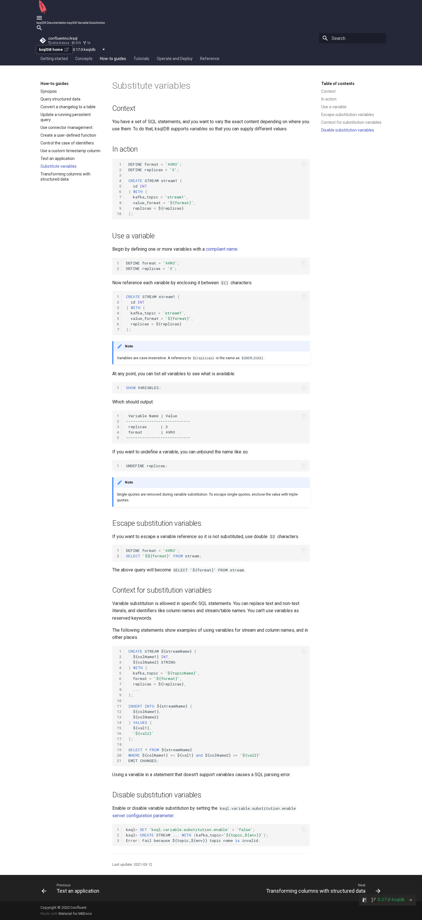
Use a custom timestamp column (70, 150)
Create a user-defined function (68, 135)
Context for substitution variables (351, 122)
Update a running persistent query (65, 117)
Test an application (57, 158)
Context (328, 91)
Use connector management (66, 127)
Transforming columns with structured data (65, 176)
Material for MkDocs (75, 913)
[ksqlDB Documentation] (43, 12)
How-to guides (113, 58)
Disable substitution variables (347, 130)
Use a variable (333, 107)
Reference (209, 58)
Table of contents (338, 83)
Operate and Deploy (175, 58)
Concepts (83, 58)
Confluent (78, 907)
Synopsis (48, 91)
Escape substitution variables (347, 114)
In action (328, 99)
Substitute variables (58, 166)
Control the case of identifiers (67, 143)
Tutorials (141, 58)
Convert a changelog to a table (68, 107)
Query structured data (60, 99)
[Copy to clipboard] (304, 164)
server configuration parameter (142, 815)
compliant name (221, 249)
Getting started (54, 58)
